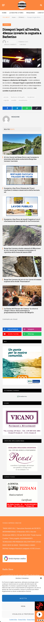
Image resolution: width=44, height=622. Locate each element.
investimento (23, 100)
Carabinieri (31, 97)
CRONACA (7, 25)
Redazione (12, 42)
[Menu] (3, 5)
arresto (6, 97)
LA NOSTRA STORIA (16, 13)
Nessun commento (10, 44)
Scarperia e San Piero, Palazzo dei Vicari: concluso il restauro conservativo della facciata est (22, 190)
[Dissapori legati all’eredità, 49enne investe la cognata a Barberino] (22, 58)
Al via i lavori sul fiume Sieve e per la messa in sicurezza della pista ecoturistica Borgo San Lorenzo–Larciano (21, 159)
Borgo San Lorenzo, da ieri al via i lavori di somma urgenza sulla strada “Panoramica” (22, 280)
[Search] (41, 5)
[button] (41, 578)
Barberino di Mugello (18, 97)
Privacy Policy (22, 619)
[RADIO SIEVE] (22, 5)
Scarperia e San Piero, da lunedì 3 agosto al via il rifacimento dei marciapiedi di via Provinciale (22, 220)
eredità (13, 100)
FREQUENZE (30, 13)
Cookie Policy (13, 619)
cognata (6, 100)
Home (4, 13)
